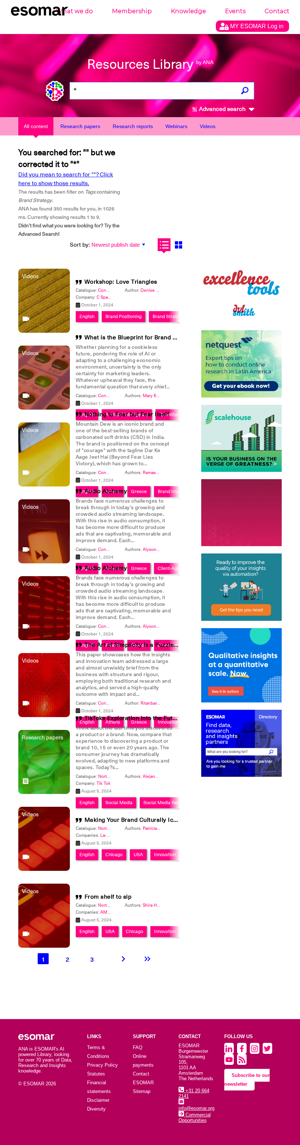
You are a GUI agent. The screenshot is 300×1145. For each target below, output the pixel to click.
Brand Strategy (168, 316)
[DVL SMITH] (241, 289)
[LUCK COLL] (241, 438)
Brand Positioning (123, 316)
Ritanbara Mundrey (159, 703)
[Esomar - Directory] (241, 743)
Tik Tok (103, 783)
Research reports (133, 126)
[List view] (164, 244)
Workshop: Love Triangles (121, 282)
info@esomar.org (196, 1108)
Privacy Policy (102, 1065)
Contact (277, 11)
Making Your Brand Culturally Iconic (135, 820)
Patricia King (155, 828)
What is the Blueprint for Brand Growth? (140, 337)
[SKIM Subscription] (241, 586)
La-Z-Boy (109, 835)
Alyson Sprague (158, 549)
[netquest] (241, 363)
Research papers (80, 126)
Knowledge (188, 11)
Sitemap (141, 1091)
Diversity (96, 1109)
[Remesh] (241, 665)
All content (36, 126)
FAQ (137, 1047)
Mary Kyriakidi (156, 396)
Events (235, 11)
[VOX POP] (241, 512)
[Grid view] (178, 244)
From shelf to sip (108, 896)
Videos (207, 126)
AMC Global (112, 912)
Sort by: (80, 245)
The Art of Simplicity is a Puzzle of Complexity (149, 645)
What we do (74, 11)
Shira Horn (153, 905)
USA (138, 854)
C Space (105, 297)
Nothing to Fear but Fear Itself (127, 414)
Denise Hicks (153, 290)
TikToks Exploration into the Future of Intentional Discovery (168, 718)
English (86, 316)
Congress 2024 (113, 290)
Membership (132, 11)
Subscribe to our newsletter (247, 1080)
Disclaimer (98, 1100)
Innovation (165, 854)
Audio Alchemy (106, 491)
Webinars (176, 126)
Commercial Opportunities (195, 1117)
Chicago (114, 854)
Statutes (96, 1074)
